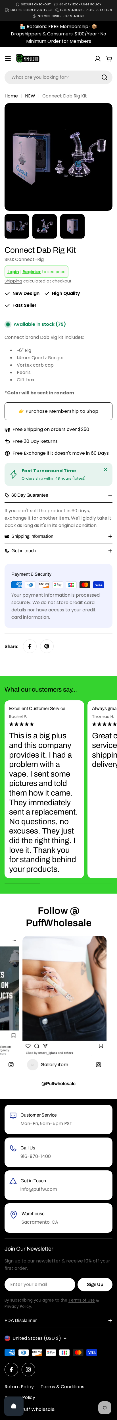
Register (31, 272)
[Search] (104, 77)
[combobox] (58, 77)
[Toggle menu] (8, 58)
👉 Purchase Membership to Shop (58, 411)
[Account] (97, 58)
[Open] (14, 1406)
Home (11, 96)
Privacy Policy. (18, 1306)
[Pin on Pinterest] (47, 646)
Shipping (13, 281)
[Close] (105, 469)
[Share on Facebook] (30, 646)
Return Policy (19, 1386)
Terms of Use (81, 1300)
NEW (30, 96)
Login (13, 272)
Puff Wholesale (38, 1409)
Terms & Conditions (62, 1386)
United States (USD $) (36, 1338)
